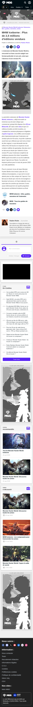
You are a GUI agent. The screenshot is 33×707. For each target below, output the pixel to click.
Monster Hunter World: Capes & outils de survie (16, 564)
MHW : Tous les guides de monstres (18, 202)
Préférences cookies (9, 672)
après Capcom (8, 134)
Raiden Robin (25, 42)
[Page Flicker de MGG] (22, 645)
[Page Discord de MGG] (7, 645)
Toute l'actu (16, 359)
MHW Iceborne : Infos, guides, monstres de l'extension (20, 195)
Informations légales (9, 663)
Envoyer (27, 256)
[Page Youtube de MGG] (14, 645)
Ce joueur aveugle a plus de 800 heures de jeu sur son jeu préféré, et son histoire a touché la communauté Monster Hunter (17, 315)
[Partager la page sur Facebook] (7, 46)
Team (4, 656)
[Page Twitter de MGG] (11, 645)
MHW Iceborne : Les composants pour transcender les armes (16, 538)
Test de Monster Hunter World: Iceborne (13, 451)
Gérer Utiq (5, 678)
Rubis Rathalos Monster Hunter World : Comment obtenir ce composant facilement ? (17, 346)
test (20, 126)
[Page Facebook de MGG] (3, 645)
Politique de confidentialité (11, 675)
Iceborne (10, 119)
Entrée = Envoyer (14, 256)
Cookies (5, 669)
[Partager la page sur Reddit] (14, 46)
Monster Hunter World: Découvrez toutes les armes (14, 477)
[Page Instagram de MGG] (26, 645)
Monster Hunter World (24, 22)
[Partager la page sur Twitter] (11, 46)
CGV (3, 681)
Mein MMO (6, 689)
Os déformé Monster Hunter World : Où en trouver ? (16, 353)
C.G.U (4, 666)
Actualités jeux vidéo (12, 22)
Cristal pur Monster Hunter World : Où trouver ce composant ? (17, 340)
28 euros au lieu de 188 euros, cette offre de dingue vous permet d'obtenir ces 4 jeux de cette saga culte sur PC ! (17, 322)
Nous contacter (7, 653)
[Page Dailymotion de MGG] (18, 645)
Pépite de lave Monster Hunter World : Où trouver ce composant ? (17, 335)
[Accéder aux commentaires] (18, 46)
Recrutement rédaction (10, 659)
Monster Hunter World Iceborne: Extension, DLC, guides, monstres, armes (16, 27)
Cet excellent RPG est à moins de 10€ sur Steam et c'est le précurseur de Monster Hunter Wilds (17, 293)
